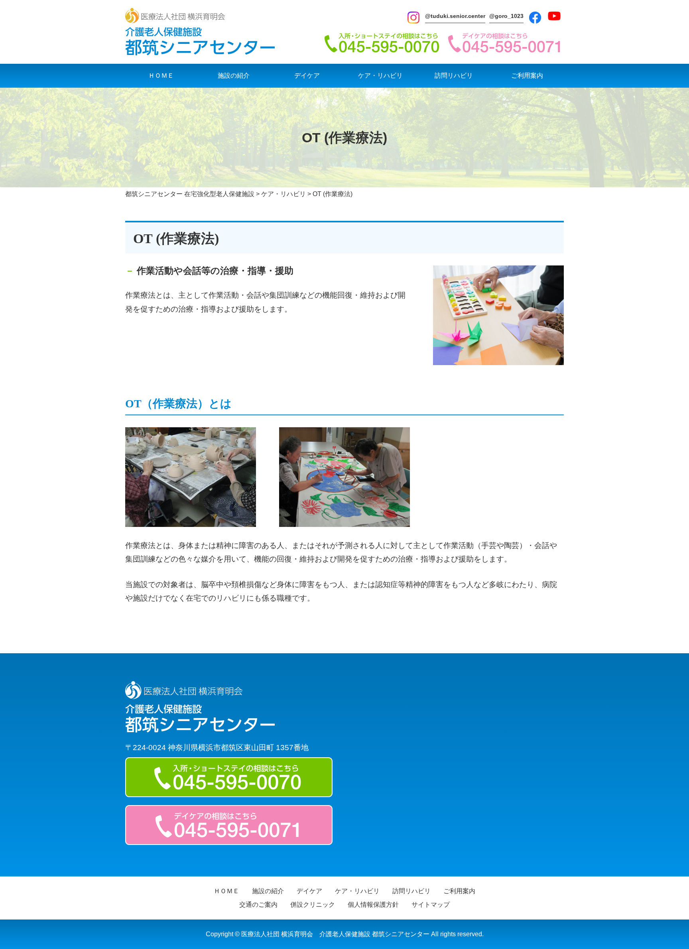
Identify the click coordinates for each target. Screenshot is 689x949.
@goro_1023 (506, 16)
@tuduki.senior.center (455, 16)
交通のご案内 (258, 904)
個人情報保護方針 (373, 904)
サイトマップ (430, 904)
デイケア (307, 75)
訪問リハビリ (454, 75)
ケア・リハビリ (380, 75)
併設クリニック (312, 904)
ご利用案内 (527, 75)
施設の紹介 (234, 75)
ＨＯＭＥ (161, 75)
